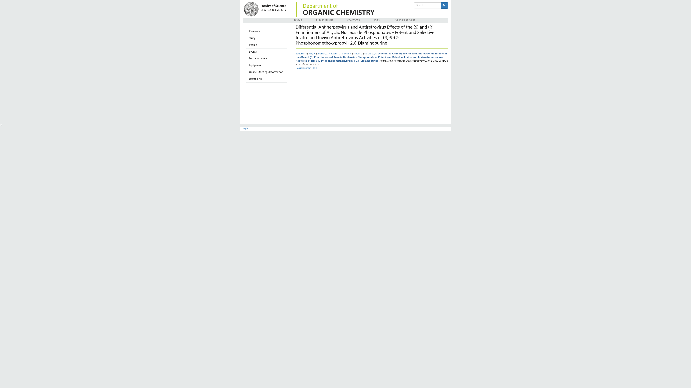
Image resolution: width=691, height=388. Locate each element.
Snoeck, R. (347, 53)
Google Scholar (303, 68)
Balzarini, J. (301, 53)
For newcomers (258, 58)
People (253, 45)
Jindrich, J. (322, 53)
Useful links (255, 79)
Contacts (353, 20)
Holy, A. (312, 53)
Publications (324, 20)
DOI (315, 68)
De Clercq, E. (370, 53)
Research (254, 31)
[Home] (265, 9)
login (245, 128)
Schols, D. (358, 53)
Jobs (377, 20)
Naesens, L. (334, 53)
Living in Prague (404, 20)
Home (298, 20)
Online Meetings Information (266, 72)
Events (253, 51)
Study (252, 38)
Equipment (255, 65)
